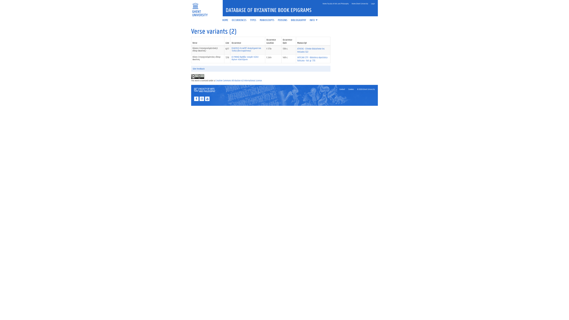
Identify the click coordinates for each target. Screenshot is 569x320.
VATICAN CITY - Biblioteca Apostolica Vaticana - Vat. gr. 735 (312, 59)
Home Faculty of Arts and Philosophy (336, 3)
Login (373, 3)
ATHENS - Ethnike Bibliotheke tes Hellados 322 (311, 50)
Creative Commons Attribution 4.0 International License (238, 80)
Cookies (351, 89)
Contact (342, 89)
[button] (314, 20)
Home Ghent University (360, 3)
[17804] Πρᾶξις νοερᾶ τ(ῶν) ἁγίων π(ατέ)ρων (245, 58)
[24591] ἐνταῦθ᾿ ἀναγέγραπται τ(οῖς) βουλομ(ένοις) (246, 49)
